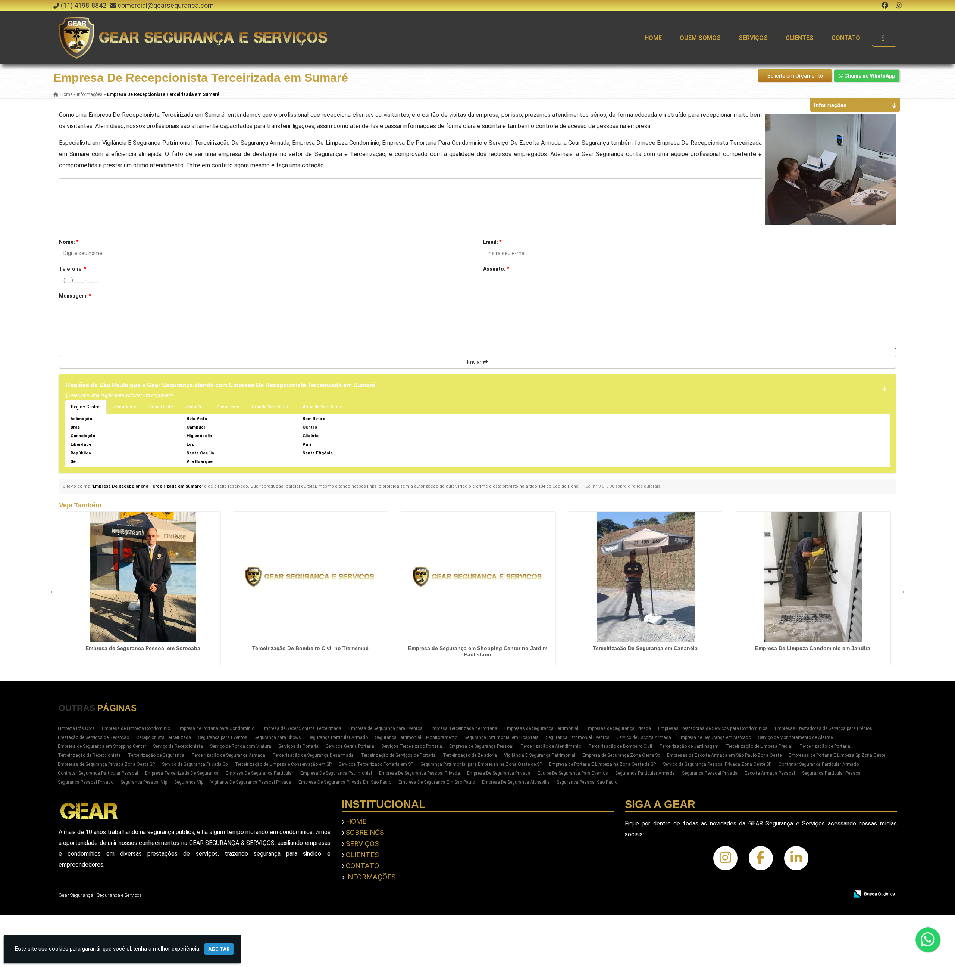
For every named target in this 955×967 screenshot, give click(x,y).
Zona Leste (227, 407)
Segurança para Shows (277, 737)
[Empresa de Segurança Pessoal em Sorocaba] (142, 577)
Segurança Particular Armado (338, 737)
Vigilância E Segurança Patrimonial (539, 755)
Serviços (753, 37)
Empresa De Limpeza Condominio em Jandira (812, 648)
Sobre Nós (365, 832)
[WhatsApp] (935, 939)
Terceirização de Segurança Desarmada (313, 755)
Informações (370, 877)
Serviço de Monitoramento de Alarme (795, 737)
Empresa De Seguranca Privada (498, 773)
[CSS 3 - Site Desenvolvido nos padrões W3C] (814, 894)
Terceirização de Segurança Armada (228, 755)
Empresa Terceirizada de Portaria (463, 728)
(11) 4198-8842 (83, 5)
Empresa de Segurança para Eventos (385, 728)
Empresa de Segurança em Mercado (714, 737)
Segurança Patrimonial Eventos (578, 737)
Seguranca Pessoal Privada (710, 773)
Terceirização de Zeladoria (470, 755)
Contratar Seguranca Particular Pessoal (98, 773)
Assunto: (496, 269)
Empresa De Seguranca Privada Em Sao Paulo (344, 782)
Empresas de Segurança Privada (618, 728)
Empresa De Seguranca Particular (259, 773)
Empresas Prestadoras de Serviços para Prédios (823, 728)
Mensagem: (75, 296)
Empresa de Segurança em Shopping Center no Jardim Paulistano (477, 651)
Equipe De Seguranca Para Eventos (573, 773)
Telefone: (72, 269)
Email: (492, 242)
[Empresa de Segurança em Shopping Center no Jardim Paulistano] (477, 577)
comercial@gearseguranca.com (166, 5)
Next (901, 590)
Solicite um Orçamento (795, 76)
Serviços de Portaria (298, 746)
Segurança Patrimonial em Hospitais (501, 737)
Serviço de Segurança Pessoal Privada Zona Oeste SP (717, 764)
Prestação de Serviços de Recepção (93, 737)
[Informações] (883, 37)
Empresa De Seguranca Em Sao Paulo (436, 782)
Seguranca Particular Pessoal (832, 773)
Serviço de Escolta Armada (644, 737)
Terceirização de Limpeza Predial (759, 746)
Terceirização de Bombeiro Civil (620, 746)
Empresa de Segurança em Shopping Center (102, 746)
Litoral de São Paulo (321, 407)
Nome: (68, 242)
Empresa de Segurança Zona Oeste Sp (621, 755)
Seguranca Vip (188, 782)
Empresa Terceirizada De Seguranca (182, 773)
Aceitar (219, 949)
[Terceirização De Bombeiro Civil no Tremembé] (310, 577)
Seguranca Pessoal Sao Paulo (587, 782)
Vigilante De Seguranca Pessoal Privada (250, 782)
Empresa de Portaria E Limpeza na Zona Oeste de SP (602, 764)
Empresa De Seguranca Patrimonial (336, 773)
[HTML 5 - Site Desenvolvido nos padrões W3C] (788, 894)
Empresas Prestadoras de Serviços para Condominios (713, 728)
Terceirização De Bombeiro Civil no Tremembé (310, 648)
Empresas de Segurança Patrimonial (541, 728)
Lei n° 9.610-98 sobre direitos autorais (623, 486)
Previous (53, 590)
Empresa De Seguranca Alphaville (515, 782)
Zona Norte (124, 407)
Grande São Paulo (270, 407)
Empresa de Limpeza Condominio (136, 728)
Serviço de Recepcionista (178, 746)
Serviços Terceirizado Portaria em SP (376, 764)
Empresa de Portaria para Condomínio (215, 728)
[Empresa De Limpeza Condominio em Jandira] (812, 577)
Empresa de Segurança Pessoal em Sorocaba (142, 648)
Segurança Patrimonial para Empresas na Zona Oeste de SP (481, 764)
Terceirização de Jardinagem (688, 746)
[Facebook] (885, 5)
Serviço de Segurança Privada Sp (195, 764)
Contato (846, 37)
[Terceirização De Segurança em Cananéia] (645, 577)
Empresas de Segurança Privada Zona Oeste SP (106, 764)
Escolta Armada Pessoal (770, 773)
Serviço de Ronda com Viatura (240, 746)
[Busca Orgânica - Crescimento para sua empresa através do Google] (874, 893)
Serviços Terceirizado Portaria (411, 746)
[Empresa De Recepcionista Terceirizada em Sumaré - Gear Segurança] (195, 38)
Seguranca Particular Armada (645, 773)
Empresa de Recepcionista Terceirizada (301, 728)
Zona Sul (194, 407)
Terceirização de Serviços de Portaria (398, 755)
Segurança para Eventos (222, 737)
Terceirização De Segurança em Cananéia (645, 648)
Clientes (800, 37)
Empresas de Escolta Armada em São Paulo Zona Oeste (724, 755)
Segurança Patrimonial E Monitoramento (416, 737)
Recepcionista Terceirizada (163, 737)
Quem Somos (700, 37)
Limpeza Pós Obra (76, 728)
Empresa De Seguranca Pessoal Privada (419, 773)
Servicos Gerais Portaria (350, 746)
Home (653, 37)
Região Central (86, 407)
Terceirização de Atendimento (550, 746)
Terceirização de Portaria (824, 746)
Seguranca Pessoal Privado (85, 782)
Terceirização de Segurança (156, 755)
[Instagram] (899, 5)
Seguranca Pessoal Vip (143, 782)
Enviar (475, 362)
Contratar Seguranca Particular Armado (819, 764)
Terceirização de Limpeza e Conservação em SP (283, 764)
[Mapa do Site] (769, 894)
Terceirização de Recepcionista (89, 755)
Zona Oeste (161, 407)
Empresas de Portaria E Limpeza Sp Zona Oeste (837, 755)
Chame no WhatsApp (869, 76)
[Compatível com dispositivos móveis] (840, 894)
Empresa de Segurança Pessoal (481, 746)
